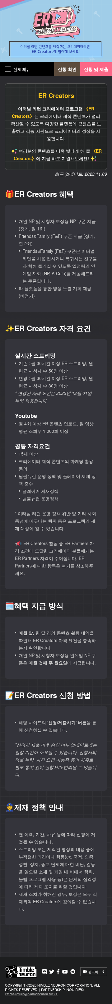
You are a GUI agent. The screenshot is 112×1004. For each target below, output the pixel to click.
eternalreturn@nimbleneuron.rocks (31, 993)
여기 (66, 565)
